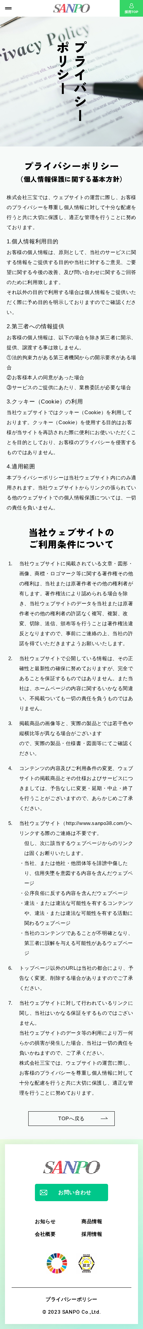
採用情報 (91, 1234)
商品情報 (91, 1221)
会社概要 (45, 1234)
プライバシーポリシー (71, 1299)
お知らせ (45, 1221)
